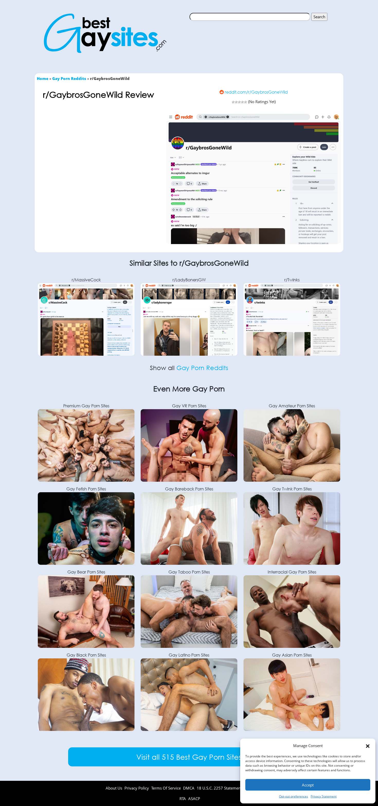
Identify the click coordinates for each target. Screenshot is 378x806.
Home (42, 78)
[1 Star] (233, 102)
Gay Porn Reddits (69, 78)
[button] (367, 745)
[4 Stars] (242, 102)
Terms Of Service (166, 788)
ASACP (194, 798)
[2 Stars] (236, 102)
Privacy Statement (324, 796)
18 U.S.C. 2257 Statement (219, 788)
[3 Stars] (239, 102)
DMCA (188, 788)
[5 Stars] (245, 102)
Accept (308, 784)
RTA (183, 798)
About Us (114, 788)
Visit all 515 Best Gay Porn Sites (188, 756)
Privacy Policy (136, 788)
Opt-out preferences (293, 796)
